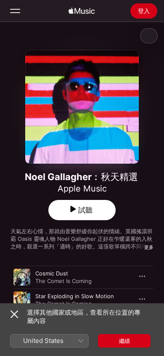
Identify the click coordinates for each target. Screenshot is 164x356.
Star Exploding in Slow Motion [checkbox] (74, 296)
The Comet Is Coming (63, 281)
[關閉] (14, 314)
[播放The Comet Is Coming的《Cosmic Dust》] (21, 277)
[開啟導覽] (15, 11)
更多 (148, 247)
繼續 (124, 340)
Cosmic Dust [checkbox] (51, 273)
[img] (82, 11)
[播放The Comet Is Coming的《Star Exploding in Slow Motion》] (21, 299)
